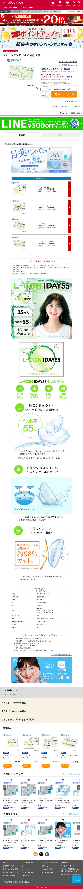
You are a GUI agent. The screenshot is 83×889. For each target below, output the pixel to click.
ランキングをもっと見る (71, 774)
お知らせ (45, 866)
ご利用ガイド (26, 875)
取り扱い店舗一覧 (9, 875)
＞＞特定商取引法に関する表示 (61, 655)
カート (24, 866)
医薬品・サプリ (16, 11)
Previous (4, 787)
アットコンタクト (9, 694)
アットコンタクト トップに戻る (69, 101)
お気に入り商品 (8, 866)
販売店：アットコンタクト (68, 62)
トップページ (5, 11)
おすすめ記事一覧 (28, 862)
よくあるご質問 (47, 869)
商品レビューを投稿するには (70, 113)
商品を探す (7, 862)
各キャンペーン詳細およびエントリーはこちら (57, 79)
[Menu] (4, 2)
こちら (26, 882)
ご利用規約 (64, 862)
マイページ (25, 869)
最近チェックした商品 (10, 869)
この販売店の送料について (68, 65)
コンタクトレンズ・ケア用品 (32, 11)
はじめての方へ (47, 872)
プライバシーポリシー (68, 866)
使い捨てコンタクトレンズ (52, 11)
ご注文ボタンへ (77, 879)
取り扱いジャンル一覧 (10, 872)
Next (78, 787)
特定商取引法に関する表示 (70, 874)
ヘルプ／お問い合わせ (49, 862)
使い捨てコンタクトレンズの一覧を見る (66, 106)
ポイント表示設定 (28, 872)
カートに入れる (64, 94)
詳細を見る (8, 766)
